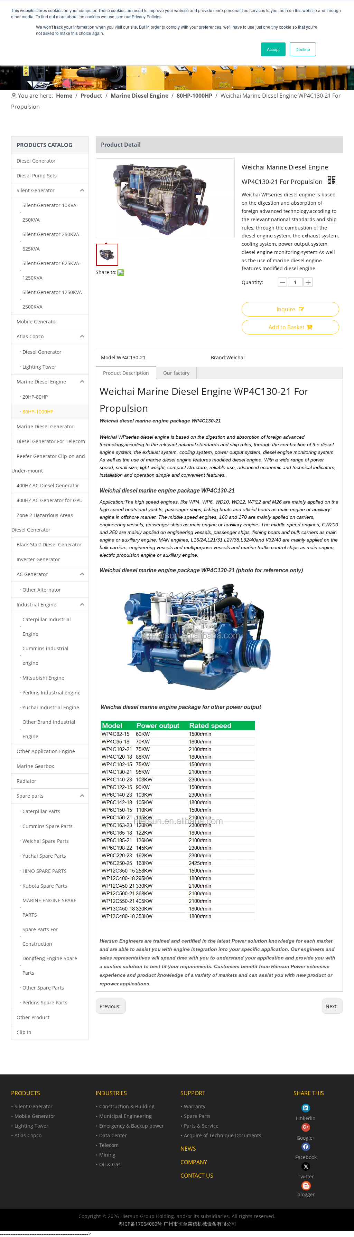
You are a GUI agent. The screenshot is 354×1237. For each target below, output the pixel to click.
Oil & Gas (110, 1164)
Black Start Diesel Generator (49, 544)
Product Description (126, 373)
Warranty (194, 1106)
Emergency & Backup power (131, 1125)
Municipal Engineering (125, 1116)
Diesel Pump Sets (37, 175)
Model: (109, 357)
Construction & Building (127, 1106)
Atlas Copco (30, 336)
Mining (107, 1154)
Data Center (113, 1135)
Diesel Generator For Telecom (51, 441)
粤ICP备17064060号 (140, 1223)
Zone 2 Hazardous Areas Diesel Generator (42, 522)
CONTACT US (196, 1175)
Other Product (33, 1017)
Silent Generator (36, 190)
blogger (306, 1194)
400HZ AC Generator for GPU (50, 500)
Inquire (286, 309)
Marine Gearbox (35, 766)
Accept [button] (273, 49)
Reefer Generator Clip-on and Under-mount (48, 463)
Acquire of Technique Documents (222, 1135)
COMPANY (193, 1162)
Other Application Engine (46, 751)
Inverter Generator (38, 559)
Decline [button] (303, 49)
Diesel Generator (36, 160)
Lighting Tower (31, 1125)
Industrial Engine (36, 604)
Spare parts (30, 795)
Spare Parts (197, 1116)
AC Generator (32, 574)
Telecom (109, 1145)
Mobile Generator (37, 321)
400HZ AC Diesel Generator (48, 485)
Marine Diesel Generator (45, 426)
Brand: (218, 357)
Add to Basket (287, 327)
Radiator (26, 781)
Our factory (176, 373)
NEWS (188, 1148)
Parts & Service (201, 1125)
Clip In (24, 1032)
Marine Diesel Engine (41, 381)
